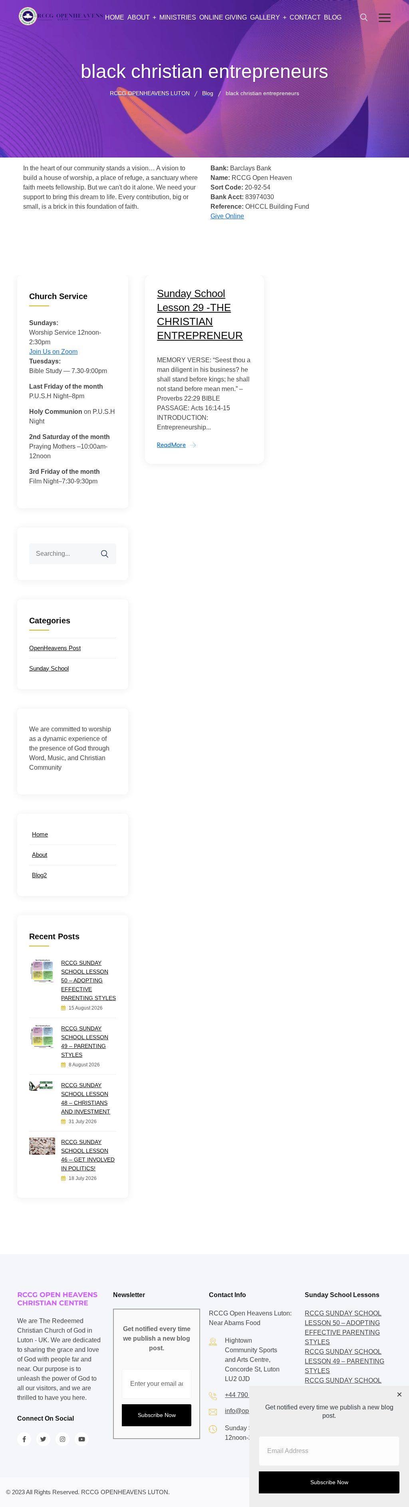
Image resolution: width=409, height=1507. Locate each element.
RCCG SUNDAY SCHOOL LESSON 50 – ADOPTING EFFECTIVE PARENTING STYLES (88, 980)
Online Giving (223, 17)
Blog (332, 17)
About (138, 17)
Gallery (265, 17)
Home (114, 17)
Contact (305, 17)
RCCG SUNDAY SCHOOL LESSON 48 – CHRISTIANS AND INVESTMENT (85, 1098)
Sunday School (49, 668)
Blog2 (39, 875)
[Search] (109, 549)
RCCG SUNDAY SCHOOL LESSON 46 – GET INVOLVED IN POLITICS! (88, 1155)
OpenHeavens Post (55, 648)
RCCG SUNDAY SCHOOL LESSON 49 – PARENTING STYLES (84, 1041)
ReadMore (171, 445)
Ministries (177, 17)
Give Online (227, 216)
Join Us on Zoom (53, 351)
